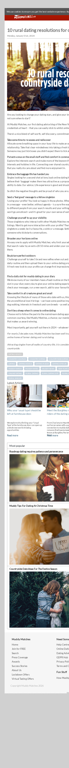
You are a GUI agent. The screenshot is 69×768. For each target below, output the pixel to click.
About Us (16, 670)
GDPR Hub (62, 657)
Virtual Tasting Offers (23, 678)
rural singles (15, 378)
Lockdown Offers (20, 674)
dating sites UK (59, 364)
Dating (11, 364)
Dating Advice (15, 354)
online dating (15, 373)
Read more (12, 435)
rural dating (32, 373)
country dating (37, 359)
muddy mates (31, 369)
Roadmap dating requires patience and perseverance (36, 451)
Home (15, 644)
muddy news (48, 369)
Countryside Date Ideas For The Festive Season (33, 568)
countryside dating (58, 359)
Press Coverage (20, 657)
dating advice (25, 364)
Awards (16, 661)
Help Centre (62, 644)
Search (15, 653)
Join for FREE (19, 648)
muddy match (15, 369)
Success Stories (19, 666)
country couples (17, 359)
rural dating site (50, 373)
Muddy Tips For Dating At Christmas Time (31, 505)
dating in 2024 (42, 364)
